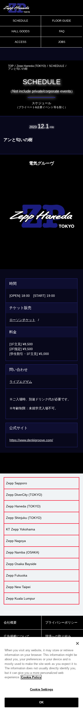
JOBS (61, 42)
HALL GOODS (21, 31)
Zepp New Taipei (18, 587)
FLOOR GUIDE (61, 20)
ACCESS (20, 42)
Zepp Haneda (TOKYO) (31, 66)
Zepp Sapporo (16, 483)
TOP (11, 66)
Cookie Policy (31, 677)
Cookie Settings (41, 689)
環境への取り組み (58, 636)
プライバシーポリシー (61, 622)
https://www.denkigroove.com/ (31, 440)
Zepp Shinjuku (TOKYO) (24, 518)
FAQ (61, 31)
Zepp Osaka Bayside (21, 564)
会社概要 (10, 622)
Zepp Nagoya (16, 541)
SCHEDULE (20, 20)
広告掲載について (17, 636)
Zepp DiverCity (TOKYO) (24, 495)
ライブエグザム (20, 382)
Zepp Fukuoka (16, 575)
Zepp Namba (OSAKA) (22, 552)
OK (41, 702)
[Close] (77, 643)
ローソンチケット (22, 320)
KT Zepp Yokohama (20, 529)
